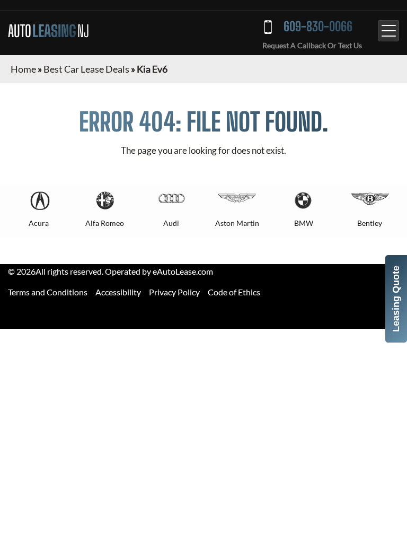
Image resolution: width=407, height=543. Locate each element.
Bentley (369, 222)
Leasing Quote (396, 299)
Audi (171, 222)
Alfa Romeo (104, 222)
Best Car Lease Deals (86, 69)
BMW (303, 222)
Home (23, 69)
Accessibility (118, 292)
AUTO (48, 30)
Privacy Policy (174, 292)
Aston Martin (237, 222)
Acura (39, 222)
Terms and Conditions (47, 292)
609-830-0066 (318, 26)
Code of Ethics (234, 292)
